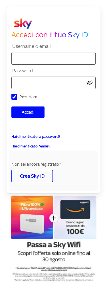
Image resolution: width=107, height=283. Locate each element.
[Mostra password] (89, 83)
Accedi (28, 112)
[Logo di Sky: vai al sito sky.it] (56, 24)
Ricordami (28, 96)
